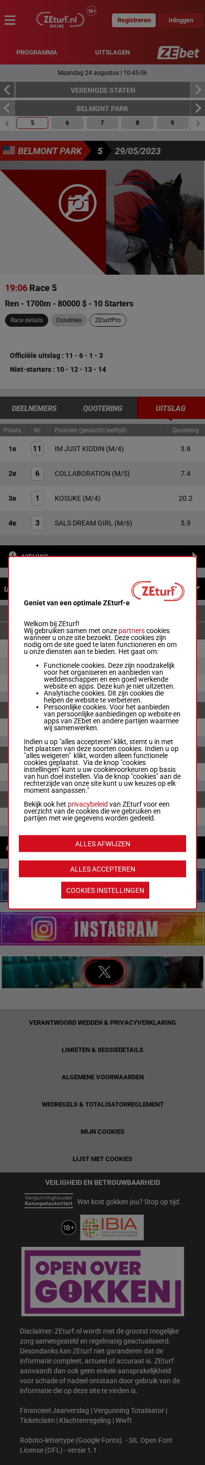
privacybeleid (88, 804)
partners (131, 630)
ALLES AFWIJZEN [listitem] (102, 843)
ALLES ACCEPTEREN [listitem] (102, 869)
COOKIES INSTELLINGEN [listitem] (105, 890)
